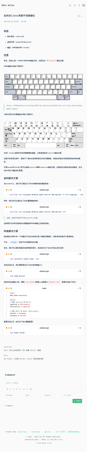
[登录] (79, 5)
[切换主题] (74, 5)
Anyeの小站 (35, 432)
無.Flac (48, 432)
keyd (14, 242)
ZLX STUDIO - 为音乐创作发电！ (68, 432)
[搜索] (70, 5)
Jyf (48, 439)
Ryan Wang (22, 432)
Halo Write (8, 5)
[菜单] (83, 5)
